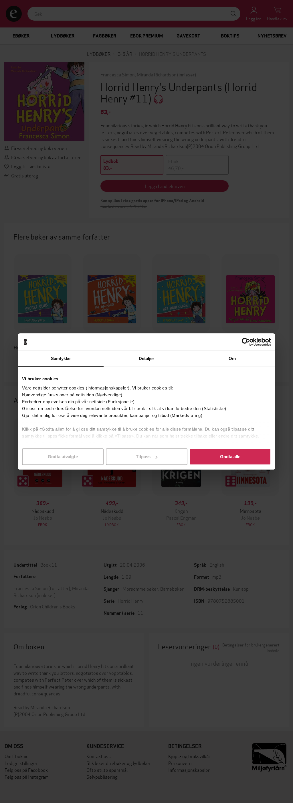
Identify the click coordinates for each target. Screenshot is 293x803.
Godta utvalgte (63, 456)
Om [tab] (232, 358)
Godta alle (230, 456)
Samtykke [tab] (61, 358)
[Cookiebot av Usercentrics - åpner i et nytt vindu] (246, 342)
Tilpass (143, 456)
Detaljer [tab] (147, 358)
